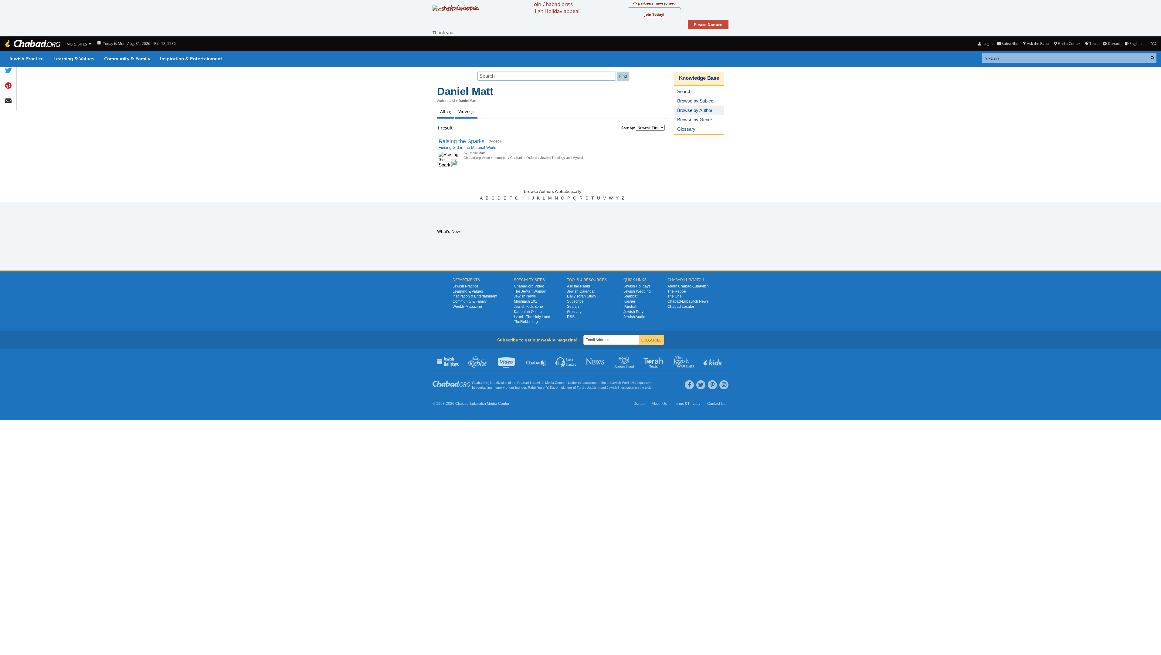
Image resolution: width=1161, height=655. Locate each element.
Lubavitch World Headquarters (629, 383)
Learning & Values (73, 58)
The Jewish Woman (530, 291)
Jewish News (525, 296)
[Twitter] (700, 384)
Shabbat (630, 296)
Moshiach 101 (525, 301)
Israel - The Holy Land (532, 317)
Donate (1114, 43)
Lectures (500, 158)
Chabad (523, 383)
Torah (581, 387)
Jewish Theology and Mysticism (563, 158)
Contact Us (716, 403)
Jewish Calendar (581, 291)
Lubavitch (537, 383)
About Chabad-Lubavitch (688, 286)
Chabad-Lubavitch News (687, 301)
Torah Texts (654, 361)
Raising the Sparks (461, 141)
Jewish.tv (507, 361)
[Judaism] (32, 43)
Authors (443, 100)
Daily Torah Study (581, 296)
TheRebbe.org (526, 322)
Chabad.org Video (476, 158)
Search (573, 306)
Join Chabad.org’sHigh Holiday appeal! (556, 8)
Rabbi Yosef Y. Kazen (543, 387)
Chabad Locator (680, 306)
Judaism (593, 387)
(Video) (495, 141)
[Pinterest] (712, 384)
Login (987, 43)
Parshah (630, 306)
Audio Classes (566, 361)
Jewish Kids (713, 361)
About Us (659, 403)
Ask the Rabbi (1038, 43)
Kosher (629, 301)
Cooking (625, 361)
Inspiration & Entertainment (191, 58)
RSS (571, 317)
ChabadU (536, 361)
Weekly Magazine (467, 306)
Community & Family (127, 58)
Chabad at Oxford (523, 158)
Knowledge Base (699, 78)
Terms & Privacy (687, 403)
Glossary (574, 312)
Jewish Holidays (636, 286)
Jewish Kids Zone (528, 306)
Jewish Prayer (635, 312)
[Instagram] (723, 384)
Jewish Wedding (637, 291)
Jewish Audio (634, 317)
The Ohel (675, 296)
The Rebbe (676, 291)
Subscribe (575, 301)
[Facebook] (689, 384)
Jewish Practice (26, 58)
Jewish (612, 387)
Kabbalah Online (528, 312)
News (595, 361)
